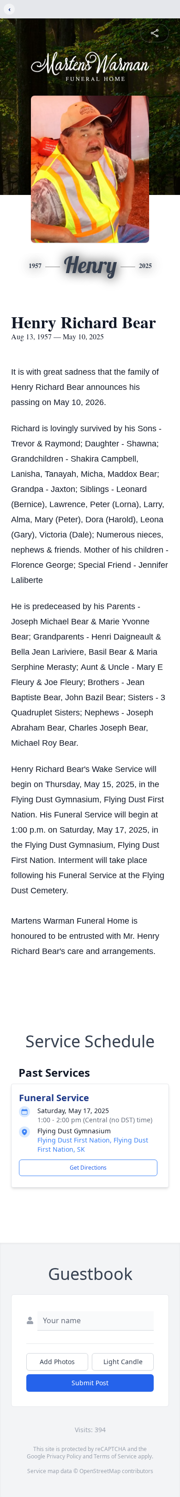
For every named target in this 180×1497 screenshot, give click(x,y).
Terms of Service (115, 1456)
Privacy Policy (64, 1456)
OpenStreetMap (99, 1471)
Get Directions (88, 1167)
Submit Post (90, 1382)
